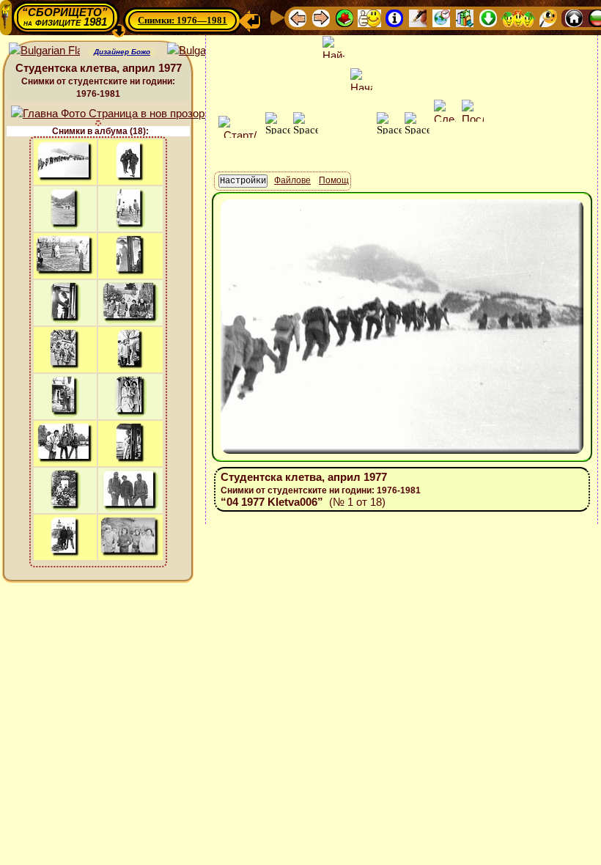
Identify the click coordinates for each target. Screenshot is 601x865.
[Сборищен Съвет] (518, 17)
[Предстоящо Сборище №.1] (369, 17)
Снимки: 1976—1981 (182, 20)
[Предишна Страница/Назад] (297, 17)
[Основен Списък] (344, 17)
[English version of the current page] (44, 51)
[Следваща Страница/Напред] (321, 17)
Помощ (334, 180)
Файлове (292, 180)
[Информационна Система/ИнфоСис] (394, 17)
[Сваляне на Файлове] (488, 17)
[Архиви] (464, 17)
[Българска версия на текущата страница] (203, 51)
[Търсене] (548, 17)
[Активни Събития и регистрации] (441, 17)
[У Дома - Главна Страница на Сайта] (574, 17)
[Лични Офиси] (418, 17)
